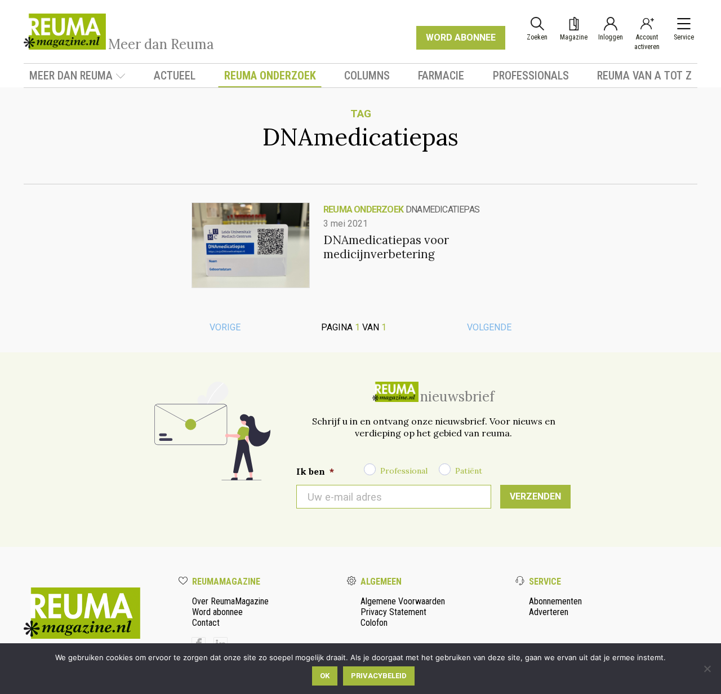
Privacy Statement (393, 612)
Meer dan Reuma (71, 75)
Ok (325, 675)
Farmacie (441, 75)
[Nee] (707, 668)
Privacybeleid (379, 675)
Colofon (374, 622)
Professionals (531, 75)
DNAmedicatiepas (442, 209)
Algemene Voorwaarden (402, 601)
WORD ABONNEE (461, 37)
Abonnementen (555, 601)
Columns (367, 75)
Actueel (174, 75)
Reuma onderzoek (270, 75)
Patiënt (468, 471)
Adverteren (548, 612)
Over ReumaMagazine (230, 601)
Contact (206, 622)
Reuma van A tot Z (644, 75)
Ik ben (315, 471)
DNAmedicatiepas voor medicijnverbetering (386, 247)
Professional (404, 471)
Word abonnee (217, 612)
